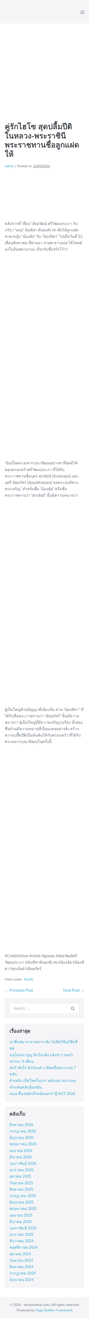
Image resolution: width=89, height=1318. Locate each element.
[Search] (73, 1008)
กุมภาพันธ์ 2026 (22, 1163)
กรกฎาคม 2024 (22, 1273)
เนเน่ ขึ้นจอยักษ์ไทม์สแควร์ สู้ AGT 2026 (42, 1094)
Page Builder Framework (54, 1310)
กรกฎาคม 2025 (22, 1196)
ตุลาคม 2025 (20, 1176)
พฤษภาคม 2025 (23, 1209)
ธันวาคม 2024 (21, 1241)
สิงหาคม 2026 (21, 1125)
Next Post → (73, 990)
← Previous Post (19, 990)
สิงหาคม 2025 (21, 1189)
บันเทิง (28, 979)
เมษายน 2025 (20, 1215)
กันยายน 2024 (21, 1260)
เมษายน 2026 (20, 1151)
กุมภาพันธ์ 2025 (22, 1228)
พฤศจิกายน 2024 (23, 1247)
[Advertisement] (44, 70)
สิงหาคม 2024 (21, 1267)
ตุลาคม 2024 (20, 1254)
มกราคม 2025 (21, 1234)
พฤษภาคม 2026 (23, 1144)
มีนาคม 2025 (20, 1222)
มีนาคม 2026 (20, 1157)
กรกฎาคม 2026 (22, 1131)
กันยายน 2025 (21, 1183)
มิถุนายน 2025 (21, 1202)
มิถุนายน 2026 (21, 1138)
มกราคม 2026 (21, 1170)
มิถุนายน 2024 (21, 1280)
